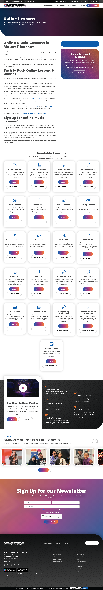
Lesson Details (14, 186)
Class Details (38, 257)
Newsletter (74, 1)
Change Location (29, 1)
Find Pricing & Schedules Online (80, 44)
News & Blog (80, 559)
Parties (62, 5)
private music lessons (10, 80)
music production (35, 113)
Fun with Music (50, 106)
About (74, 5)
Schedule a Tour (57, 561)
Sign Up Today (93, 5)
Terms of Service (41, 573)
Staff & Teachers (57, 554)
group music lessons (37, 98)
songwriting (26, 113)
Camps (56, 5)
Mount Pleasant (59, 552)
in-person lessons (46, 57)
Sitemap (6, 575)
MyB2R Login (58, 1)
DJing (44, 113)
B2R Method (80, 554)
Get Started (92, 543)
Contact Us (83, 1)
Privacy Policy (32, 573)
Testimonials (80, 557)
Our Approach (79, 72)
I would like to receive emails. (52, 509)
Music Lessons (48, 5)
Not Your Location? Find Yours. (11, 558)
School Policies (57, 559)
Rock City (35, 106)
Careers (55, 564)
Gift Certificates (81, 561)
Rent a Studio (81, 564)
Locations (80, 568)
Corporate (81, 552)
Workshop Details (63, 330)
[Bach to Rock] (15, 5)
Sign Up (14, 182)
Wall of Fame (81, 5)
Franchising (66, 1)
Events (68, 5)
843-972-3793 (94, 1)
